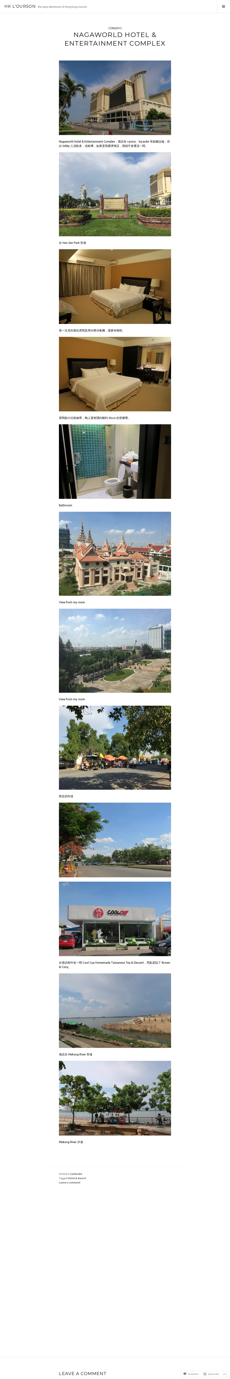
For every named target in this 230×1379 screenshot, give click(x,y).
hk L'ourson (20, 6)
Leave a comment (69, 1182)
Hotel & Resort (77, 1178)
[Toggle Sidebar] (223, 6)
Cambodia (76, 1174)
